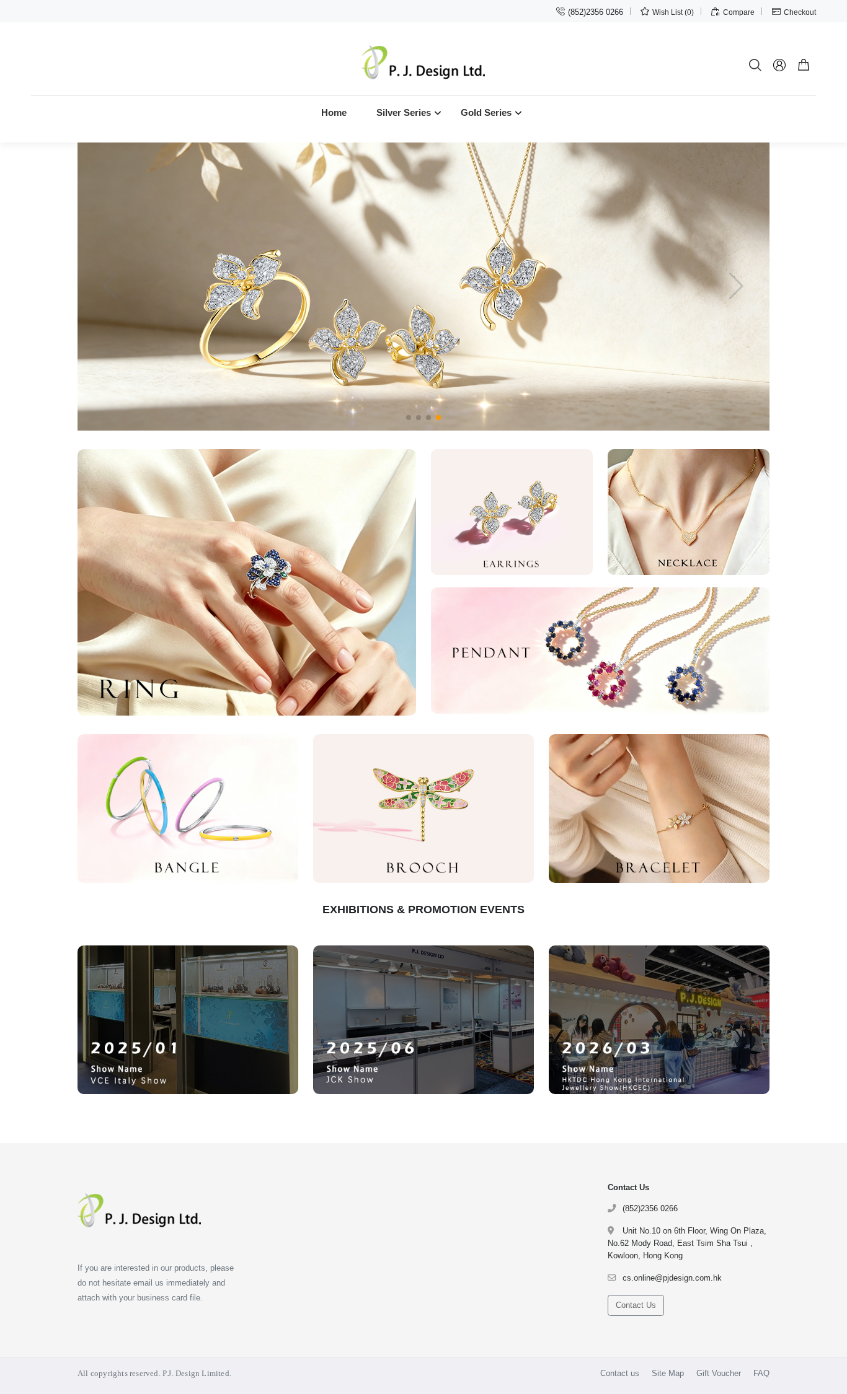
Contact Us (636, 1305)
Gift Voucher (718, 1373)
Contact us (619, 1373)
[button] (408, 417)
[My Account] (780, 65)
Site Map (668, 1373)
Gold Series (486, 112)
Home (334, 112)
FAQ (761, 1373)
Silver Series (403, 112)
